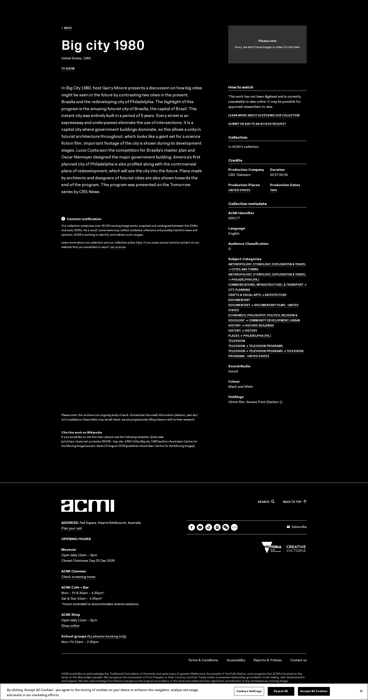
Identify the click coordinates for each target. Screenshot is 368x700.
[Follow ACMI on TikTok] (208, 527)
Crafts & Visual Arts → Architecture (257, 294)
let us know (118, 247)
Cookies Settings (249, 691)
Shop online (70, 626)
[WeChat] (225, 527)
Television (236, 340)
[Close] (361, 691)
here (139, 242)
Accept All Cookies (314, 691)
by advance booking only (106, 636)
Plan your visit (71, 528)
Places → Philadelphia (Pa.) (249, 335)
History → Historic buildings (251, 325)
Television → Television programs (255, 346)
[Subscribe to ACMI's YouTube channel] (200, 527)
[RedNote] (234, 527)
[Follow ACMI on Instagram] (217, 527)
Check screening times (78, 577)
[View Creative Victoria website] (283, 548)
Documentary (239, 300)
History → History (242, 330)
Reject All (281, 691)
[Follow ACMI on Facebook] (191, 527)
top (292, 502)
